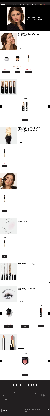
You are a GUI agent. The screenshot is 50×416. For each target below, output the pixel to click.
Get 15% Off (42, 2)
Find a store (38, 2)
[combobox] (6, 410)
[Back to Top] (48, 313)
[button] (36, 4)
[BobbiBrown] (6, 4)
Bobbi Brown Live (43, 395)
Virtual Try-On (42, 396)
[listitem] (6, 63)
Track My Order (35, 393)
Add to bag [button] (17, 71)
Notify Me (6, 71)
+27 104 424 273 (35, 401)
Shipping (34, 395)
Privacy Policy (36, 410)
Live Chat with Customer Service (36, 400)
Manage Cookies (26, 411)
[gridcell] (13, 66)
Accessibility (39, 410)
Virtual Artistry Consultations (42, 394)
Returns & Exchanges (35, 394)
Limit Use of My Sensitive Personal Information (29, 410)
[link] (48, 2)
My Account (26, 393)
